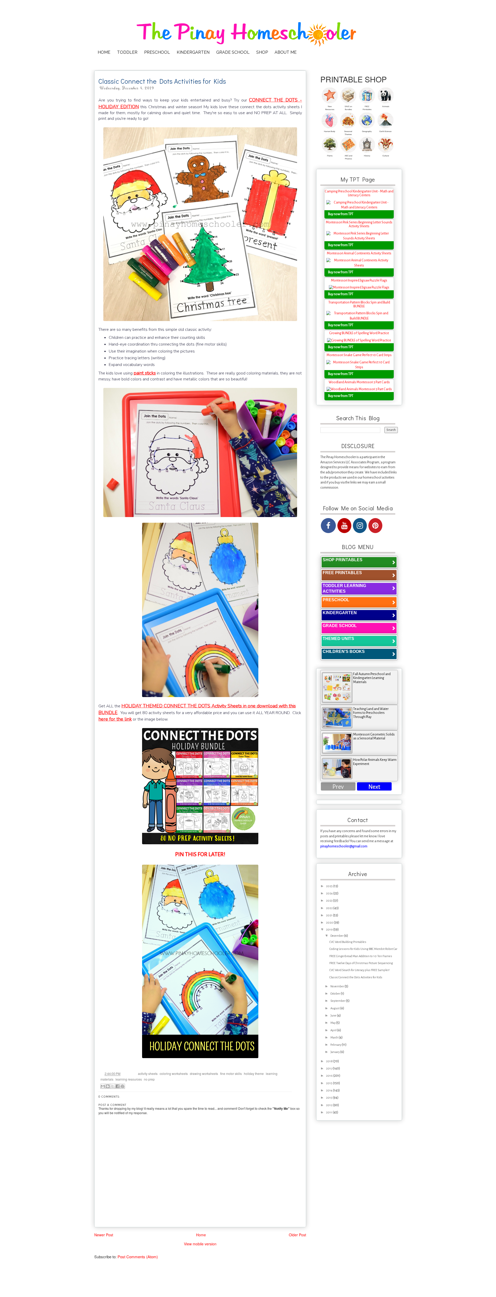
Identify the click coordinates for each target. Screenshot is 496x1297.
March (334, 1037)
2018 (329, 1061)
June (333, 1015)
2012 (329, 1105)
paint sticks (145, 373)
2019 (329, 929)
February (336, 1044)
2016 (329, 1075)
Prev (338, 787)
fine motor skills (231, 1073)
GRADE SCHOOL (233, 52)
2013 (329, 1097)
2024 (329, 893)
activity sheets (148, 1073)
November (337, 986)
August (335, 1008)
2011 (329, 1112)
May (333, 1023)
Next (374, 787)
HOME (104, 52)
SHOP (262, 52)
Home (201, 1234)
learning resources (128, 1079)
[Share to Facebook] (117, 1086)
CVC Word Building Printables (347, 942)
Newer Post (103, 1234)
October (335, 993)
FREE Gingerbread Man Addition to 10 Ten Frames (360, 956)
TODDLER (127, 52)
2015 (329, 1083)
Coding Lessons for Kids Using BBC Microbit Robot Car (363, 949)
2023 (329, 900)
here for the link (115, 719)
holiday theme (254, 1073)
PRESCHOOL (157, 52)
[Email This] (102, 1086)
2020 (330, 922)
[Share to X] (112, 1086)
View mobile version (200, 1243)
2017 (329, 1068)
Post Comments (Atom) (138, 1256)
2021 (329, 915)
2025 (329, 886)
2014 (329, 1090)
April (333, 1030)
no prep (149, 1079)
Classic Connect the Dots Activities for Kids (355, 977)
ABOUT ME (286, 52)
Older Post (297, 1234)
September (338, 1001)
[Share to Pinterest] (122, 1086)
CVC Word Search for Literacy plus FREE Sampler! (359, 970)
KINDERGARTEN (193, 52)
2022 (329, 908)
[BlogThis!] (107, 1086)
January (335, 1052)
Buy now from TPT (340, 214)
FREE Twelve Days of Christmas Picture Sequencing (361, 963)
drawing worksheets (204, 1073)
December (337, 935)
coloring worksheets (174, 1073)
